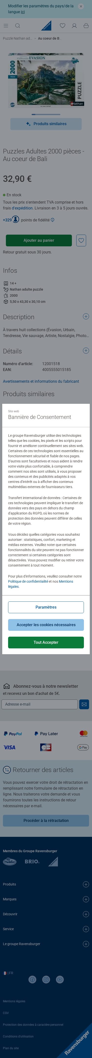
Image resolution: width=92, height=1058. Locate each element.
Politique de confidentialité (28, 581)
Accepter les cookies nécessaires (46, 624)
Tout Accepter (46, 642)
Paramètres (46, 607)
